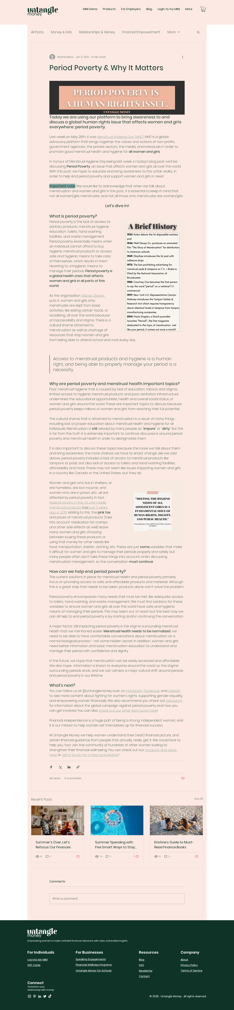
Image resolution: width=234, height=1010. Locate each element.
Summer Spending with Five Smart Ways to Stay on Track (115, 845)
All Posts (37, 32)
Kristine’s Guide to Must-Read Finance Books (174, 844)
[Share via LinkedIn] (69, 767)
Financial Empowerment (141, 32)
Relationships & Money (97, 32)
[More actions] (182, 57)
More (171, 32)
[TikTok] (50, 996)
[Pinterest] (35, 996)
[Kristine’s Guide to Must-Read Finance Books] (176, 820)
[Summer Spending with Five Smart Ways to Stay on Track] (117, 820)
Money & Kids (61, 32)
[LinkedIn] (40, 996)
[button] (203, 9)
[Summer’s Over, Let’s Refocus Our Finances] (57, 820)
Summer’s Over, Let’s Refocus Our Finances (53, 844)
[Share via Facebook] (51, 767)
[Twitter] (45, 996)
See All (198, 799)
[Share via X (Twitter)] (60, 767)
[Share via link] (78, 767)
